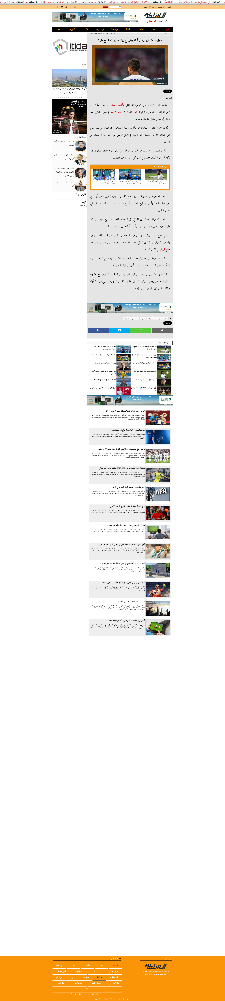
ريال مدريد (116, 111)
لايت (86, 29)
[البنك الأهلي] (130, 309)
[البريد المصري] (69, 116)
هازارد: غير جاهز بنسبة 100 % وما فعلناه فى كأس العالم (144, 389)
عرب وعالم (100, 29)
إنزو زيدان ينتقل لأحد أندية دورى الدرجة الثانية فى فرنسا (103, 389)
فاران (137, 111)
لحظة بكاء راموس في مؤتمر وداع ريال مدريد (105, 379)
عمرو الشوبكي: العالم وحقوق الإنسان (65, 183)
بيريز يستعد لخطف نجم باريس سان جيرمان (105, 363)
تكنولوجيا (72, 29)
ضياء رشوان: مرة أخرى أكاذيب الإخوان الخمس (63, 156)
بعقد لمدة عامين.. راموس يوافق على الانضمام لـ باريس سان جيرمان (156, 182)
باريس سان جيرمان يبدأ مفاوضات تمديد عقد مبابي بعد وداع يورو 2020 (104, 182)
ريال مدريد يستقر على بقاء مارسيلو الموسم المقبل (145, 371)
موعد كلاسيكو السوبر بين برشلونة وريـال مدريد (104, 354)
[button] (81, 97)
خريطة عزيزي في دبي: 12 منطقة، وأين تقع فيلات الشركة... (97, 2)
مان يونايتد (151, 319)
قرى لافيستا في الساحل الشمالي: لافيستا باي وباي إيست (155, 2)
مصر (153, 29)
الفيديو (83, 64)
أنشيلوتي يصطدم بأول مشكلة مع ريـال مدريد (145, 379)
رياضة (167, 33)
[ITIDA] (69, 46)
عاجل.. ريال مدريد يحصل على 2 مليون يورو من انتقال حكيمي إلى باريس (130, 182)
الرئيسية (166, 29)
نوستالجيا (114, 29)
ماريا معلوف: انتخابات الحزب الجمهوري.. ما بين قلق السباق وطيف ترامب (64, 172)
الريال (162, 249)
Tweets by (83, 206)
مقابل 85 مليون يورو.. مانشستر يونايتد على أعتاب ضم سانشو (104, 372)
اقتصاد (127, 29)
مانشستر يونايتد (118, 104)
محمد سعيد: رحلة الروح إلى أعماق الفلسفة (63, 143)
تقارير (140, 29)
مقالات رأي (80, 137)
